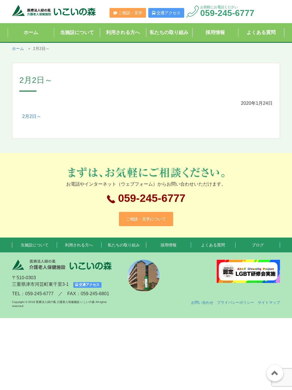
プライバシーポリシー (235, 302)
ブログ (258, 245)
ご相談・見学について (146, 219)
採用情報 (215, 32)
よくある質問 (261, 32)
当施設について (77, 32)
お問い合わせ (202, 302)
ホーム (31, 32)
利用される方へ (123, 32)
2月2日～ (31, 116)
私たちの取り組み (169, 32)
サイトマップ (269, 302)
